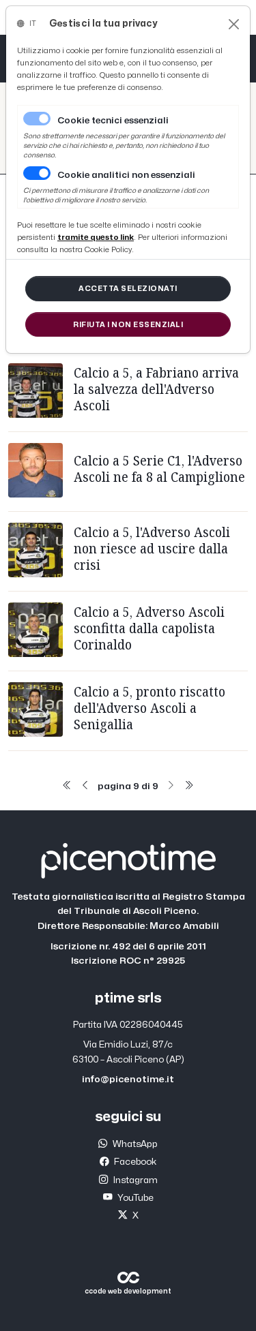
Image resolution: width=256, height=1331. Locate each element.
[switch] (37, 173)
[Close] (233, 24)
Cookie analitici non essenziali (126, 175)
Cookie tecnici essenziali (113, 121)
